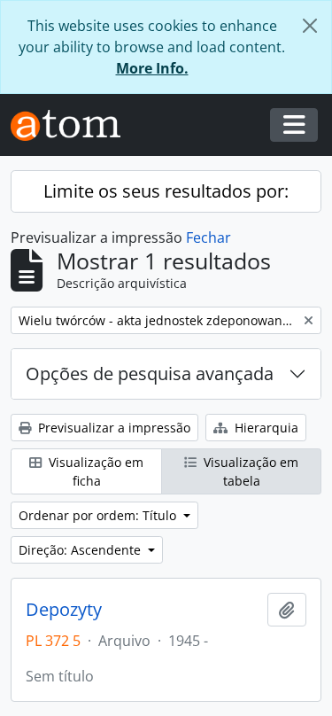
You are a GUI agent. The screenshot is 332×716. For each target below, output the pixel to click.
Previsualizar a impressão (112, 427)
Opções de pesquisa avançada (150, 373)
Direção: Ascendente (81, 549)
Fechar (208, 237)
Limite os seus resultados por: (166, 191)
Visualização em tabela (249, 471)
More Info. (152, 68)
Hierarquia (264, 427)
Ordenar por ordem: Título (99, 515)
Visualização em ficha (94, 471)
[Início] (73, 125)
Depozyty (64, 609)
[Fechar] (310, 26)
